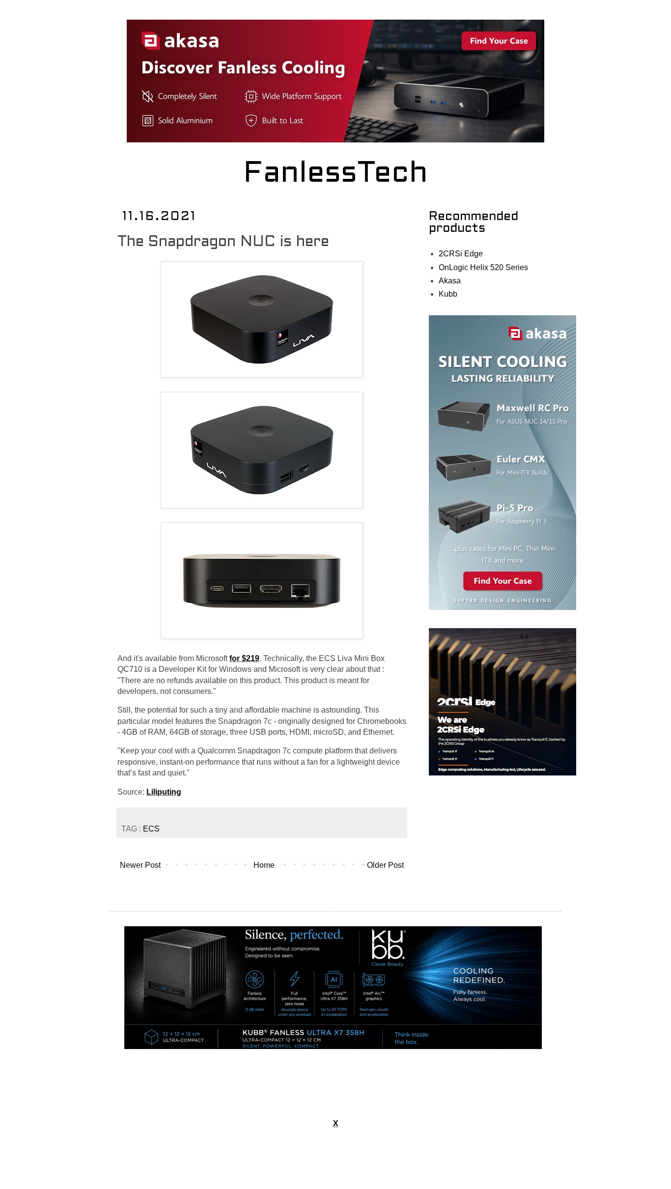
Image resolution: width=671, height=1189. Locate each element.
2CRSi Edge (461, 253)
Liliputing (163, 792)
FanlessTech (336, 174)
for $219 (244, 658)
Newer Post (140, 865)
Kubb (448, 294)
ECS (151, 829)
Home (264, 865)
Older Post (385, 865)
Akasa (450, 281)
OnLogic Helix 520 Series (483, 267)
